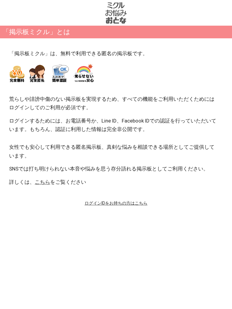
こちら (42, 182)
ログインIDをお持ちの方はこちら (116, 203)
